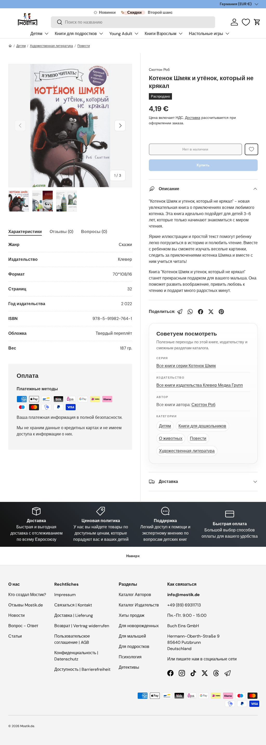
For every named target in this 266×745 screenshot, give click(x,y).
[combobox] (133, 22)
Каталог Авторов (135, 594)
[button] (257, 22)
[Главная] (10, 46)
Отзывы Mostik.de (25, 605)
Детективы (129, 667)
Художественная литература (51, 46)
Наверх (133, 555)
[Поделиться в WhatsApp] (190, 311)
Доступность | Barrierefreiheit (82, 669)
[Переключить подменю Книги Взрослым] (180, 33)
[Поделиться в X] (211, 311)
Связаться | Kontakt (73, 605)
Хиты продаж (131, 615)
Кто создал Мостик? (27, 594)
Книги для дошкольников (202, 426)
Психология (130, 657)
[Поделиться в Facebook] (200, 311)
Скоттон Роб (159, 69)
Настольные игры (206, 33)
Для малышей (132, 636)
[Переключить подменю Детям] (46, 33)
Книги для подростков (76, 33)
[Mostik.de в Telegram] (227, 673)
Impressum (65, 594)
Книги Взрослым (160, 33)
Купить (203, 165)
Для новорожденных (139, 625)
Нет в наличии (195, 149)
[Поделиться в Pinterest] (221, 311)
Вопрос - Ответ (23, 625)
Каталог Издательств (139, 605)
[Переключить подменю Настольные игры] (227, 33)
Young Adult (120, 33)
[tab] (25, 231)
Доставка (192, 117)
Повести (83, 46)
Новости (16, 615)
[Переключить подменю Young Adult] (136, 33)
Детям (36, 33)
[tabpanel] (70, 296)
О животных (170, 438)
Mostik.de (27, 726)
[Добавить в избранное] (251, 149)
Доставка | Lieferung (73, 615)
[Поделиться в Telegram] (180, 311)
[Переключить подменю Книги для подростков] (101, 33)
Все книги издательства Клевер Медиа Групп (199, 385)
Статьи (15, 636)
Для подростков (134, 646)
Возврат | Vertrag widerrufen (81, 625)
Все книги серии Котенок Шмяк (186, 365)
